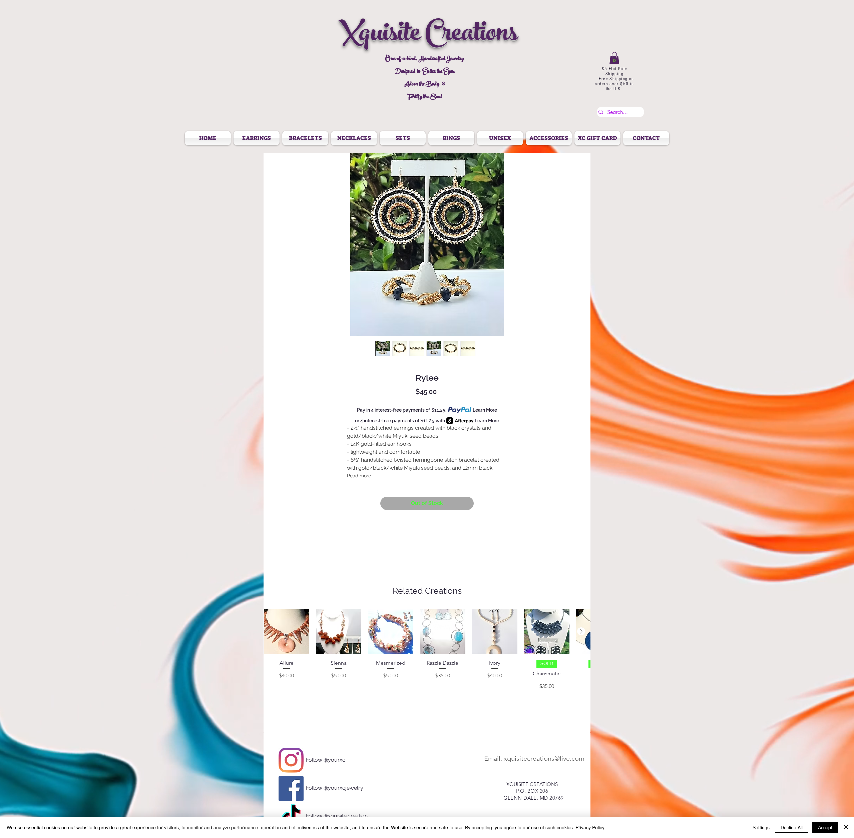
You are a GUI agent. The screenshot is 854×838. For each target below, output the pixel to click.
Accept (825, 827)
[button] (614, 58)
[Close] (846, 827)
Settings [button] (761, 827)
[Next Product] (581, 631)
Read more (359, 475)
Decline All (792, 827)
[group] (427, 658)
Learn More (485, 410)
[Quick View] (286, 631)
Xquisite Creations (428, 35)
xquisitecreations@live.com (544, 758)
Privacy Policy (589, 827)
